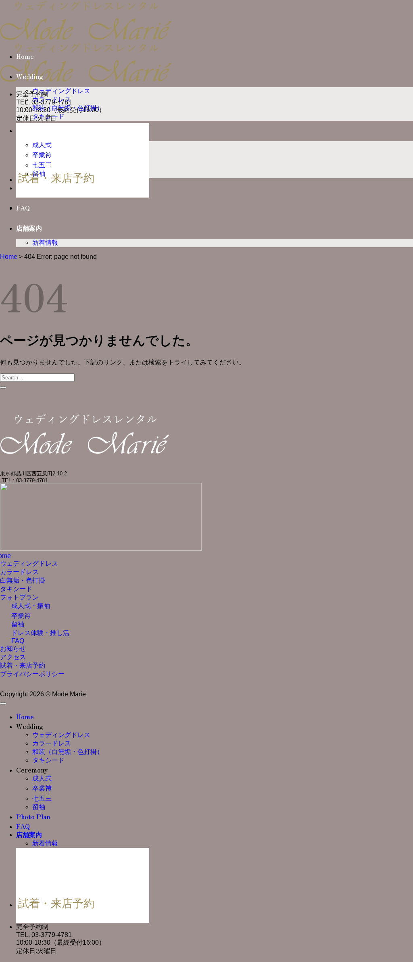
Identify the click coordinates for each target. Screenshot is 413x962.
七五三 (42, 165)
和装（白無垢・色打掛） (67, 107)
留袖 (38, 173)
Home (25, 56)
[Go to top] (3, 703)
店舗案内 (29, 228)
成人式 (42, 145)
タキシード (48, 116)
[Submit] (3, 387)
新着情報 (45, 242)
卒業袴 (42, 155)
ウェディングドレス (61, 90)
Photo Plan (33, 188)
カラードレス (51, 99)
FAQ (23, 208)
